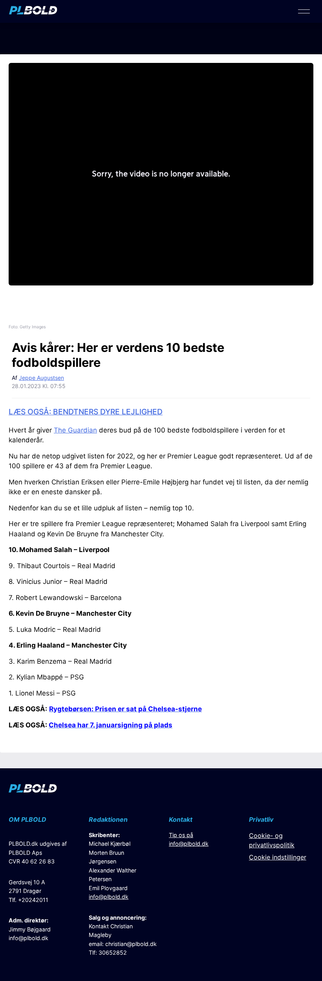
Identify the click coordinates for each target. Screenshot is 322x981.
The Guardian (75, 430)
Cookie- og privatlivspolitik (272, 840)
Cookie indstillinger (277, 857)
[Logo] (33, 12)
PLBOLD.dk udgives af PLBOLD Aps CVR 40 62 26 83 (38, 852)
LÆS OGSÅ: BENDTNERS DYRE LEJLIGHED (86, 411)
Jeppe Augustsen (41, 377)
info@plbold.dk (28, 938)
